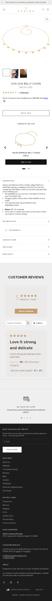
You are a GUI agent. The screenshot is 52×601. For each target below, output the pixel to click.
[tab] (23, 168)
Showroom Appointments (12, 487)
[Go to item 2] (15, 74)
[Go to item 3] (23, 73)
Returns (6, 505)
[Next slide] (46, 147)
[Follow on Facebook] (4, 582)
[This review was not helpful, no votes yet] (40, 370)
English (39, 590)
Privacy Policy (8, 519)
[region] (26, 403)
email (18, 551)
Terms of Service (9, 523)
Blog (4, 476)
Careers (6, 480)
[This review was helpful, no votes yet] (35, 370)
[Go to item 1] (6, 72)
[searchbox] (15, 323)
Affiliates (6, 466)
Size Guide (7, 491)
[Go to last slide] (5, 147)
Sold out (26, 113)
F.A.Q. (5, 512)
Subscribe (12, 449)
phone (27, 551)
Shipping (6, 509)
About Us (6, 462)
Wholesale (7, 483)
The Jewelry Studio (10, 469)
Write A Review (26, 311)
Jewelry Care (8, 516)
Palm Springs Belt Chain (26, 153)
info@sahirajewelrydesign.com (15, 556)
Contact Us (7, 501)
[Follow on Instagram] (11, 582)
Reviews (6, 473)
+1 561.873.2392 (8, 558)
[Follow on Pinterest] (18, 582)
